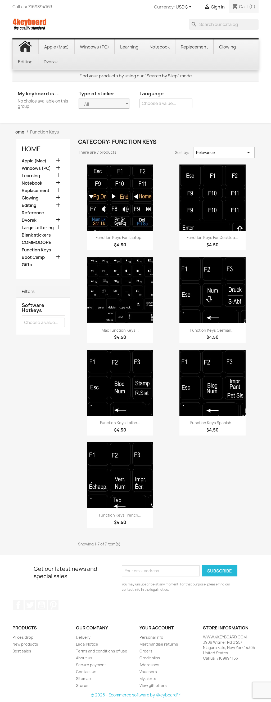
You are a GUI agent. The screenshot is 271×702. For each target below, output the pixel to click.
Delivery (83, 637)
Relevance (224, 152)
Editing (29, 205)
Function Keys (36, 250)
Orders (145, 651)
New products (25, 644)
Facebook (18, 605)
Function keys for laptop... (120, 237)
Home (31, 148)
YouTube (41, 605)
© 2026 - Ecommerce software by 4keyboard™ (135, 695)
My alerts (147, 678)
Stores (82, 685)
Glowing (30, 198)
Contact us (86, 671)
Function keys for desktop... (212, 237)
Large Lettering (38, 227)
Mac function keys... (120, 330)
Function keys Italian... (120, 422)
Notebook (32, 183)
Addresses (149, 664)
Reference (33, 213)
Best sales (21, 651)
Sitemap (83, 678)
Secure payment (91, 664)
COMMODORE (36, 242)
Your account (156, 628)
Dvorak (29, 220)
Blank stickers (36, 235)
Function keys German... (212, 330)
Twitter (30, 605)
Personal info (151, 637)
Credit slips (149, 657)
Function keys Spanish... (212, 422)
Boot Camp (33, 257)
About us (84, 657)
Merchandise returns (158, 644)
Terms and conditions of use (101, 651)
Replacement (35, 190)
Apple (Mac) (34, 161)
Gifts (27, 265)
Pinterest (53, 605)
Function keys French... (120, 515)
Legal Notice (87, 644)
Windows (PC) (36, 168)
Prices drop (22, 637)
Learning (31, 176)
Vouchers (148, 671)
